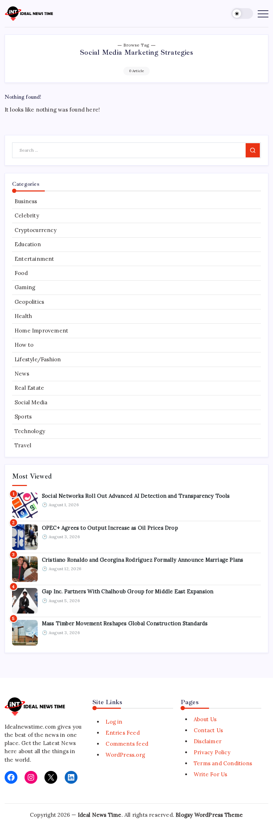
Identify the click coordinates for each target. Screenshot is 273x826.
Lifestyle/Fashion (38, 359)
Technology (30, 431)
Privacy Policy (212, 752)
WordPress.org (125, 754)
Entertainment (34, 258)
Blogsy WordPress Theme (209, 814)
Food (21, 273)
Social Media (31, 402)
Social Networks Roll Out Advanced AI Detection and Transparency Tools (136, 495)
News (22, 373)
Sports (23, 416)
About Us (205, 719)
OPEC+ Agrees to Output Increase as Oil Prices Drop (110, 527)
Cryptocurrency (36, 230)
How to (24, 344)
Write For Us (210, 774)
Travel (23, 445)
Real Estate (29, 387)
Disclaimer (207, 741)
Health (23, 316)
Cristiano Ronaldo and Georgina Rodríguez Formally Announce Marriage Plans (142, 559)
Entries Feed (122, 732)
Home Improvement (41, 330)
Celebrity (27, 215)
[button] (242, 13)
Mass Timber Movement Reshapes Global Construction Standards (125, 623)
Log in (114, 721)
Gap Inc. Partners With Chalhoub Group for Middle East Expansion (128, 591)
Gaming (25, 287)
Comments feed (127, 743)
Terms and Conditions (223, 763)
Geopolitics (29, 301)
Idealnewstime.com (30, 726)
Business (26, 201)
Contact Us (208, 730)
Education (28, 244)
